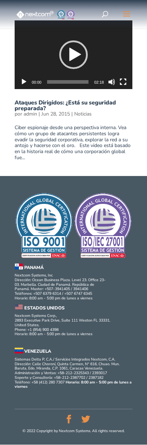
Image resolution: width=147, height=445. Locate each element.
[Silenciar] (111, 81)
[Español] (126, 15)
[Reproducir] (23, 81)
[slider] (67, 82)
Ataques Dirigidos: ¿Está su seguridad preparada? (65, 105)
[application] (73, 54)
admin (30, 114)
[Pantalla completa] (123, 81)
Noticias (83, 114)
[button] (73, 54)
